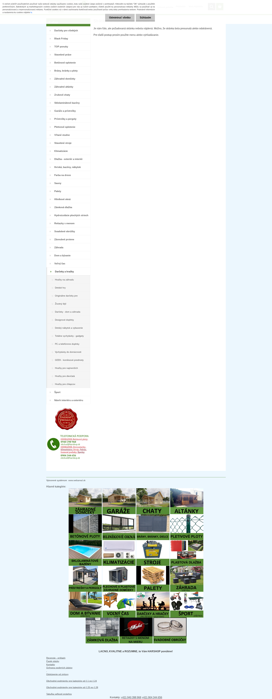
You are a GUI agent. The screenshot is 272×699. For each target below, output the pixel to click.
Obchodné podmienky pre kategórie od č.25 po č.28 (72, 687)
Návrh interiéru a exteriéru (68, 400)
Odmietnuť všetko (120, 17)
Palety (57, 191)
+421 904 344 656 (152, 697)
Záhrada (58, 247)
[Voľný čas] (119, 593)
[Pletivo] (186, 515)
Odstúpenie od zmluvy (57, 674)
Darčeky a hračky (64, 271)
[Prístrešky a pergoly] (85, 567)
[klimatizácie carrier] (119, 541)
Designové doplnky (64, 320)
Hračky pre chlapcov (65, 384)
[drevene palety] (153, 567)
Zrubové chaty (62, 94)
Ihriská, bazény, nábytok (67, 167)
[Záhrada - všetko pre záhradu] (186, 567)
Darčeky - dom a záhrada (67, 312)
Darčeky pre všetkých (66, 30)
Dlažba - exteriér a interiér (68, 159)
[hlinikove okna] (119, 515)
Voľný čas (59, 263)
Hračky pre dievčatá (65, 376)
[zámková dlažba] (102, 619)
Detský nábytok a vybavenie (69, 328)
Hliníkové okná (62, 199)
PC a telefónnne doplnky (67, 344)
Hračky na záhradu (64, 279)
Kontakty (50, 664)
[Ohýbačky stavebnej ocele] (153, 541)
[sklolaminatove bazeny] (85, 541)
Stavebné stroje (62, 143)
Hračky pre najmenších (66, 368)
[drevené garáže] (119, 489)
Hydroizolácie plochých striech (71, 215)
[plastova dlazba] (186, 541)
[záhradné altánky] (186, 489)
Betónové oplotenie (65, 62)
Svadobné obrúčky (64, 231)
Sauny (57, 183)
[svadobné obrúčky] (170, 619)
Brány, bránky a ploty (66, 70)
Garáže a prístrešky (65, 110)
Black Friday (61, 38)
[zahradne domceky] (85, 489)
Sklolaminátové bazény (67, 102)
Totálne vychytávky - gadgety (69, 336)
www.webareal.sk (76, 480)
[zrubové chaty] (153, 489)
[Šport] (186, 593)
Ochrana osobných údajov (59, 667)
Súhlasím (145, 17)
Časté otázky (52, 661)
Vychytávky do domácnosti (68, 352)
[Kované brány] (153, 515)
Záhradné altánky (63, 86)
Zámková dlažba (63, 207)
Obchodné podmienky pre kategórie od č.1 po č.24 (71, 681)
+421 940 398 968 (131, 697)
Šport (57, 392)
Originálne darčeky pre (66, 295)
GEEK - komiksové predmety (69, 360)
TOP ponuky (61, 46)
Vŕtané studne (62, 135)
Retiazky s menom (64, 223)
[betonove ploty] (85, 515)
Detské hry (60, 287)
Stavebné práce (62, 54)
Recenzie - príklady (55, 658)
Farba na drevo (62, 175)
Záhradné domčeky (64, 78)
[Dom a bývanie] (85, 593)
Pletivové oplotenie (64, 127)
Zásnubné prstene (64, 239)
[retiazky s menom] (136, 619)
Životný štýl (60, 303)
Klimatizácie (61, 151)
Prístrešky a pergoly (65, 119)
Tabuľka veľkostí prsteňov (59, 694)
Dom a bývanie (62, 255)
